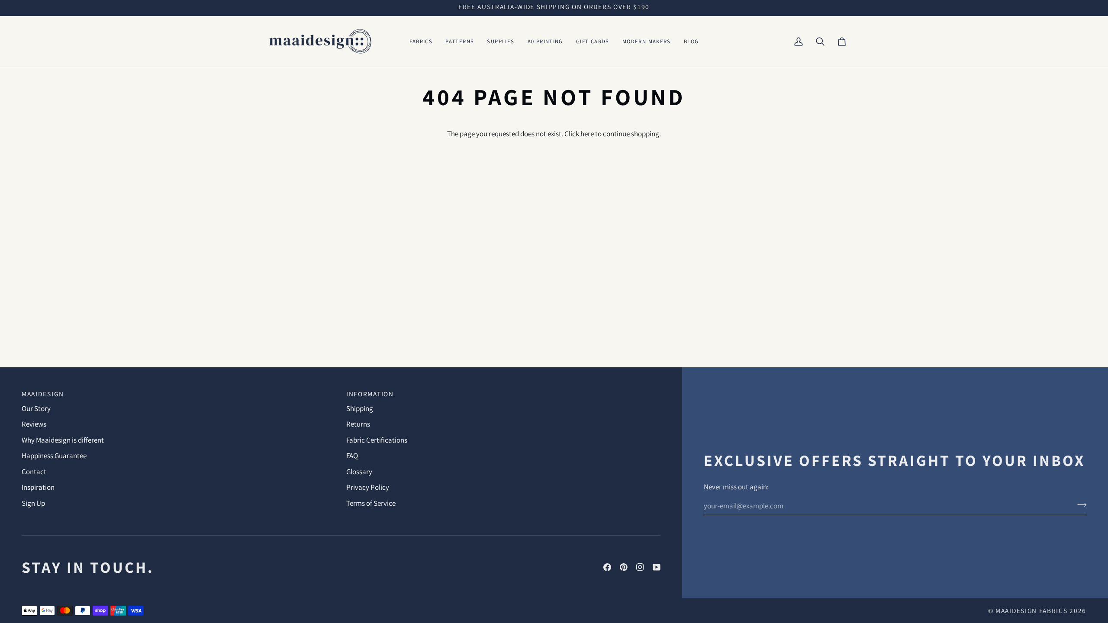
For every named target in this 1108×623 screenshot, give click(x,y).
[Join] (1079, 504)
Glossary (359, 471)
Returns (358, 424)
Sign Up (33, 503)
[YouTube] (656, 567)
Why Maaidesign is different (63, 440)
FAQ (352, 455)
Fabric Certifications (376, 440)
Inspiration (38, 487)
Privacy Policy (367, 487)
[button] (421, 41)
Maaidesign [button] (43, 393)
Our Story (36, 408)
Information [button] (370, 393)
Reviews (34, 424)
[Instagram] (640, 567)
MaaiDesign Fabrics (1032, 610)
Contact (34, 471)
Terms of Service (371, 503)
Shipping (359, 408)
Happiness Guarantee (54, 455)
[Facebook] (607, 567)
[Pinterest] (624, 567)
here (587, 133)
